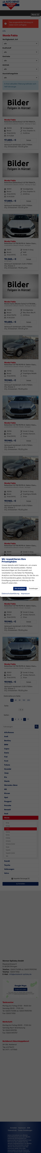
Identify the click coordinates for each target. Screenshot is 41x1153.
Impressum (25, 594)
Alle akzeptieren (20, 588)
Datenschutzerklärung (10, 594)
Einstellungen (33, 588)
